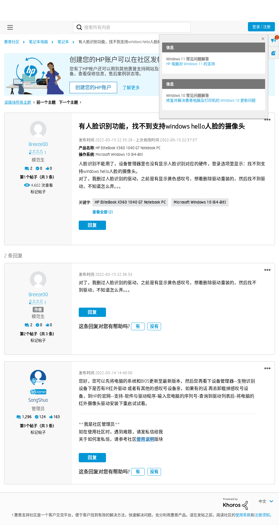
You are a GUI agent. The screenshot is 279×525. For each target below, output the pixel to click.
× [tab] (263, 39)
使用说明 (145, 439)
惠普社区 (11, 41)
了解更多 (131, 87)
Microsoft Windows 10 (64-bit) (200, 202)
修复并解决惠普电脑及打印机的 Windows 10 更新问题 (211, 100)
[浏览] (8, 27)
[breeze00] (38, 129)
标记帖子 (38, 191)
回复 (92, 225)
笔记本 (63, 41)
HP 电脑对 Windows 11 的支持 (190, 63)
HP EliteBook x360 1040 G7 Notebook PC (130, 202)
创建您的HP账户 (93, 87)
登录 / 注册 (261, 26)
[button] (267, 119)
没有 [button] (154, 326)
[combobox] (131, 27)
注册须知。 (264, 514)
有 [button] (138, 326)
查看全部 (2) (102, 211)
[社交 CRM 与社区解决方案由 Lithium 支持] (235, 503)
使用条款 (243, 514)
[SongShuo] (38, 378)
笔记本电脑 (38, 41)
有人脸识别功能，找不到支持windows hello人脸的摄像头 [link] (125, 41)
